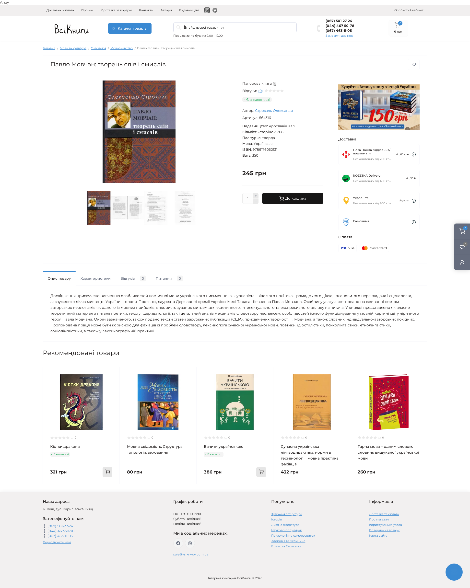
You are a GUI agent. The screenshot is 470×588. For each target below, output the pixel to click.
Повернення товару (384, 530)
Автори (166, 10)
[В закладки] (414, 64)
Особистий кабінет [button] (408, 10)
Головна (49, 48)
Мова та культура (73, 48)
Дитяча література (285, 525)
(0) (260, 90)
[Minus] (255, 201)
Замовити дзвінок (339, 35)
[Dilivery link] (414, 154)
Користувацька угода (385, 525)
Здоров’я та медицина (288, 541)
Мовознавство (121, 48)
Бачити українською (223, 446)
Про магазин (379, 519)
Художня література (286, 514)
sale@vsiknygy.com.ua (190, 554)
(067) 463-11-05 (339, 30)
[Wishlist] (112, 383)
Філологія (98, 48)
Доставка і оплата (60, 10)
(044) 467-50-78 (340, 25)
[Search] (178, 27)
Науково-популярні (286, 530)
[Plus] (255, 195)
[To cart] (107, 472)
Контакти (146, 10)
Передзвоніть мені (57, 542)
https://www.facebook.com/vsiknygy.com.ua (178, 543)
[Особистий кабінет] (462, 262)
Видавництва (189, 10)
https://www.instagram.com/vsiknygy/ (190, 543)
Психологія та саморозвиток (293, 535)
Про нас (87, 10)
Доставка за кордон (116, 10)
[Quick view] (112, 374)
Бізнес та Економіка (286, 546)
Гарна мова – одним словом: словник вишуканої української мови (388, 452)
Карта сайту (378, 535)
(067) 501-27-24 (339, 21)
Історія (276, 519)
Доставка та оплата (384, 514)
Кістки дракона (65, 446)
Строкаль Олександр (274, 110)
